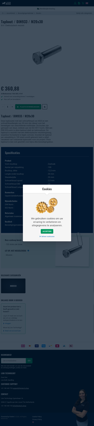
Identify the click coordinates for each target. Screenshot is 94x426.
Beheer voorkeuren (47, 236)
